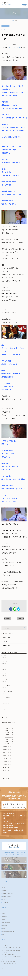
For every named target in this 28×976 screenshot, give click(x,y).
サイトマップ (5, 902)
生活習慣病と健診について (8, 931)
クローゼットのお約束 (6, 691)
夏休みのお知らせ (5, 685)
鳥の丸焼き (4, 673)
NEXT (20, 618)
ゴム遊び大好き (5, 703)
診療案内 (4, 913)
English (4, 899)
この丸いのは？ (5, 679)
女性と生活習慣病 (6, 922)
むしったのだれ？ (5, 697)
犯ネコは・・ (4, 667)
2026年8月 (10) (9, 728)
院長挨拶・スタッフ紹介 (7, 893)
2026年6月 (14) (9, 732)
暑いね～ (3, 655)
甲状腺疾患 (4, 925)
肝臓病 (3, 928)
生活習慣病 (4, 916)
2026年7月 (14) (9, 730)
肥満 (3, 934)
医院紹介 (4, 890)
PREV (8, 618)
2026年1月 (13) (9, 743)
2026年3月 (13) (9, 739)
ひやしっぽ (4, 661)
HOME (12, 20)
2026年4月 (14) (9, 737)
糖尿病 (3, 919)
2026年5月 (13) (9, 734)
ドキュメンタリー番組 (14, 47)
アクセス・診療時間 (6, 896)
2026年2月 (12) (9, 741)
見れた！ (3, 709)
